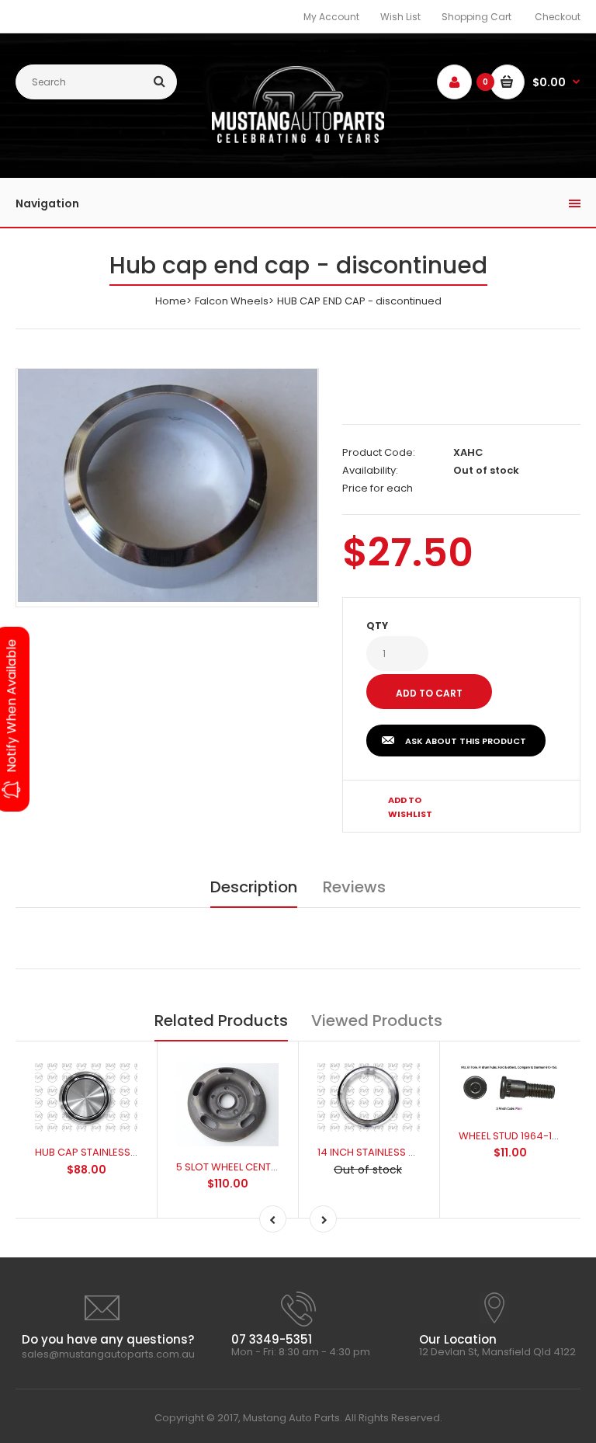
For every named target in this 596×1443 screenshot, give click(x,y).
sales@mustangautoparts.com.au (108, 1354)
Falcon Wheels (232, 301)
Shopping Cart (476, 16)
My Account (331, 16)
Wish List (400, 16)
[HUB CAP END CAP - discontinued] (167, 485)
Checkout (557, 16)
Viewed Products (376, 1020)
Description (253, 887)
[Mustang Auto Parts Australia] (298, 139)
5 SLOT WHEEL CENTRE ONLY (243, 1167)
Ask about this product (465, 741)
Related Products (221, 1020)
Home (170, 301)
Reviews (354, 887)
